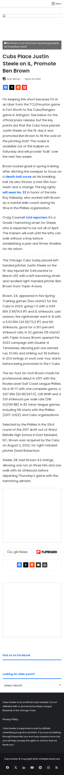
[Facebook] (5, 87)
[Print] (44, 564)
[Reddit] (18, 87)
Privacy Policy (10, 719)
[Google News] (17, 552)
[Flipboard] (24, 87)
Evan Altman (13, 79)
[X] (11, 87)
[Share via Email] (38, 564)
